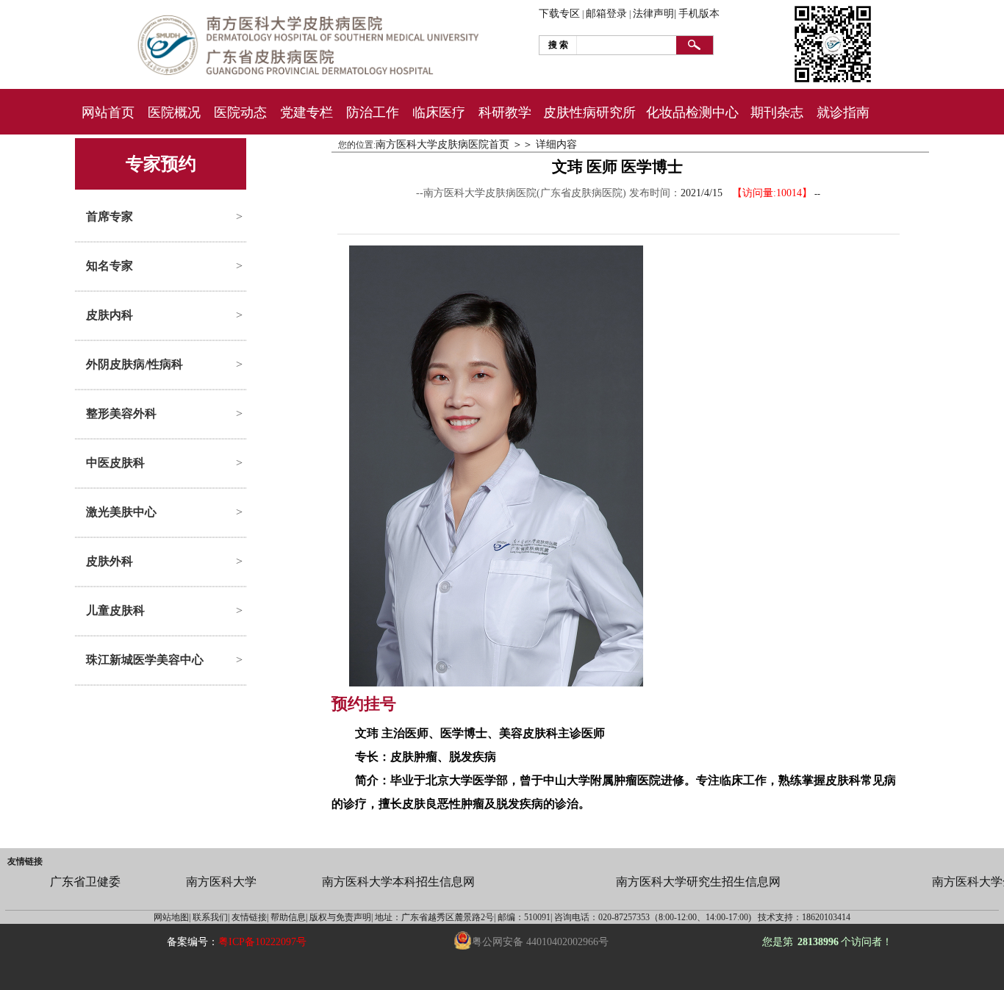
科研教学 (504, 112)
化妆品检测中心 (692, 112)
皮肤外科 (109, 561)
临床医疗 (438, 112)
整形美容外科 (121, 413)
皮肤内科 (109, 315)
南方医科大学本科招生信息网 (398, 881)
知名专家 (109, 265)
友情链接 (25, 861)
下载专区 (559, 13)
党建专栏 (306, 112)
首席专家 (109, 216)
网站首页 (108, 112)
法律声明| (654, 13)
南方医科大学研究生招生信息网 (698, 881)
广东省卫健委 (85, 881)
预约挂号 (363, 704)
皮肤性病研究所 (589, 112)
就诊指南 (843, 112)
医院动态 (240, 112)
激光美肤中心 (121, 512)
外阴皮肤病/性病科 (134, 364)
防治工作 (372, 112)
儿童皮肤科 (115, 610)
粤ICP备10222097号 (262, 941)
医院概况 (174, 112)
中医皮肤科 (115, 462)
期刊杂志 (776, 112)
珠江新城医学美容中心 (145, 659)
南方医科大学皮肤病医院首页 (442, 144)
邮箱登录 (606, 13)
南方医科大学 (221, 881)
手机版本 (699, 13)
